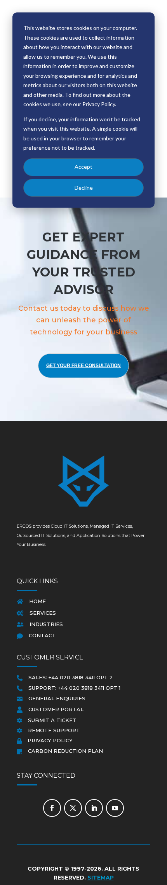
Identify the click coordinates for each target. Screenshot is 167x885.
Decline (84, 187)
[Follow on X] (73, 808)
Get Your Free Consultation (83, 365)
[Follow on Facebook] (52, 808)
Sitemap (100, 877)
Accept (83, 166)
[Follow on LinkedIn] (94, 808)
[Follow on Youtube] (115, 808)
